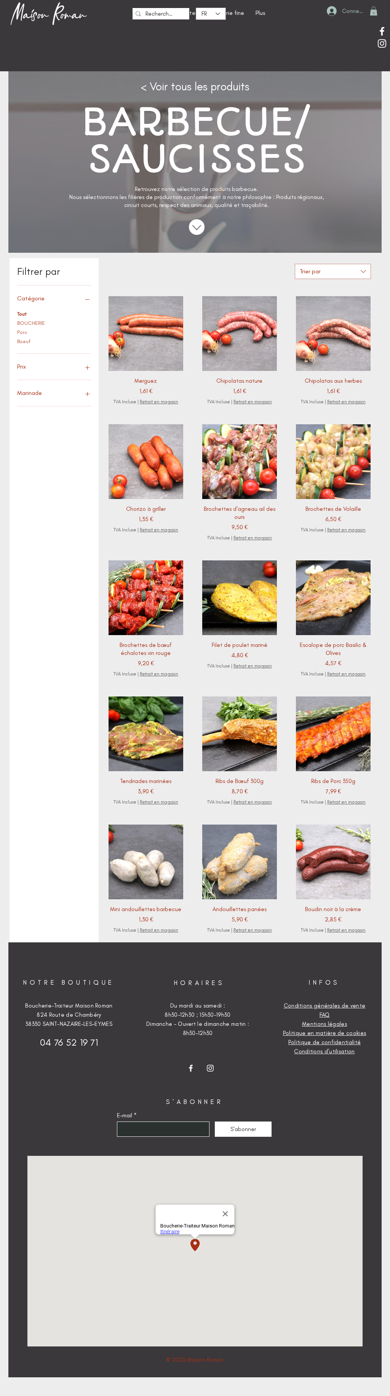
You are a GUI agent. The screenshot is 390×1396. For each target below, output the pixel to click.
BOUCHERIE (31, 323)
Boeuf (23, 341)
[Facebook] (382, 31)
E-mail (124, 1115)
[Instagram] (382, 43)
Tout (22, 314)
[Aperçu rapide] (146, 333)
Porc (22, 332)
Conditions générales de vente (325, 1005)
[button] (373, 11)
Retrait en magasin (159, 401)
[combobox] (333, 271)
